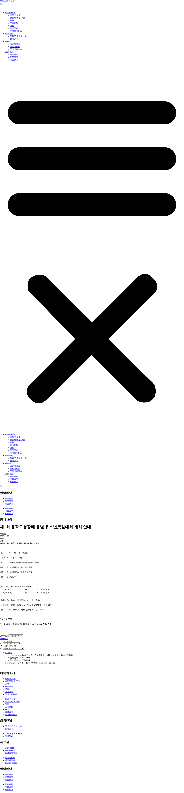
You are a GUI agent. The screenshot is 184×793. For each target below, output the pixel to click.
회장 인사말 (15, 15)
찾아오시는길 (16, 31)
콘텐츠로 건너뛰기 (8, 1)
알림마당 (9, 52)
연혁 (12, 20)
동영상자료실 (16, 49)
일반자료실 (15, 44)
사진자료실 (15, 47)
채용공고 (14, 57)
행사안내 (14, 39)
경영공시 (14, 28)
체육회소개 (10, 12)
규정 (12, 26)
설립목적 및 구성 (17, 18)
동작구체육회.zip (16, 636)
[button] (92, 247)
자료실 (8, 41)
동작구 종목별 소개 (18, 36)
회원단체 (9, 33)
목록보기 (4, 639)
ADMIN (8, 653)
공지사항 (14, 54)
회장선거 (14, 60)
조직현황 (14, 23)
